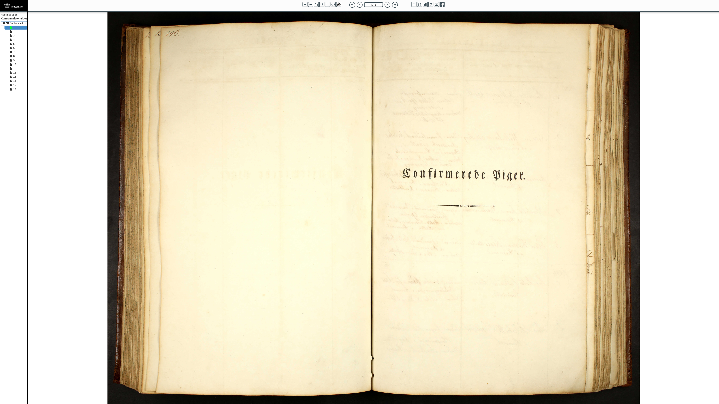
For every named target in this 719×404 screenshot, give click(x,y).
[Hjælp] (430, 4)
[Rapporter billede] (414, 4)
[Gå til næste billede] (387, 5)
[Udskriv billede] (419, 4)
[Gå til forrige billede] (360, 5)
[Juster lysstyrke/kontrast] (338, 4)
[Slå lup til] (321, 4)
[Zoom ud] (310, 4)
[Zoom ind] (305, 4)
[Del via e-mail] (436, 4)
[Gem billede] (425, 4)
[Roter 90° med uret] (333, 4)
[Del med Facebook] (442, 4)
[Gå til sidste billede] (395, 5)
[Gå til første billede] (352, 5)
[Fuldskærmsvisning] (327, 4)
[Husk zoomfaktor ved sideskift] (316, 4)
